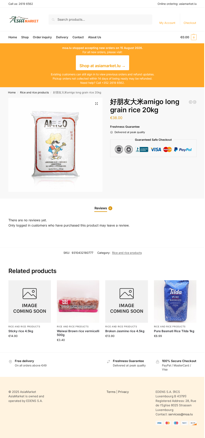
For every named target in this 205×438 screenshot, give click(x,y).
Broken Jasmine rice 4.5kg (124, 331)
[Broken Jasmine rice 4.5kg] (126, 301)
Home (12, 92)
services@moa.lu (180, 414)
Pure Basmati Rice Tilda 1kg (174, 331)
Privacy (123, 392)
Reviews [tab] (102, 208)
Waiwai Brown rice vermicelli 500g (78, 333)
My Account (167, 22)
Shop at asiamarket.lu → (102, 65)
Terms (111, 392)
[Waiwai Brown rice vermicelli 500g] (78, 301)
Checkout (190, 22)
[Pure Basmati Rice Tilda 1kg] (175, 301)
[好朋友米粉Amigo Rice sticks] (195, 102)
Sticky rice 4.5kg (20, 331)
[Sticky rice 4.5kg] (29, 301)
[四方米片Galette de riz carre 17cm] (191, 102)
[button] (188, 37)
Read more (29, 344)
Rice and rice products (34, 92)
